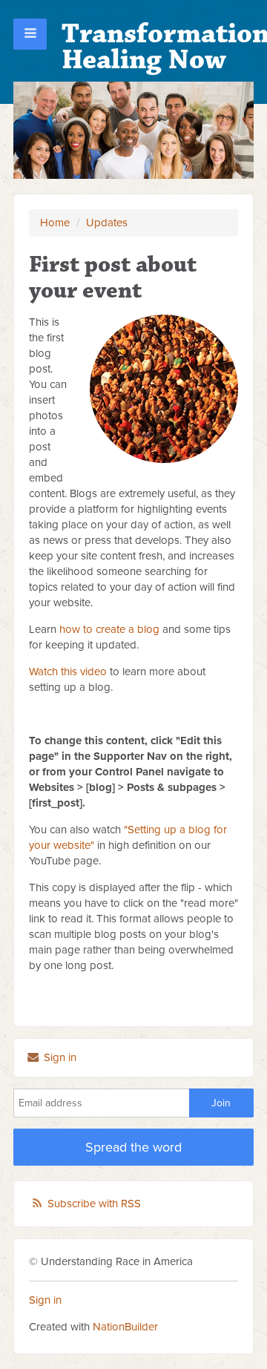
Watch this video (68, 671)
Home (55, 222)
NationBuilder (125, 1326)
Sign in (58, 1057)
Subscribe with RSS (94, 1203)
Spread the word (133, 1147)
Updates (107, 222)
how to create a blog (109, 629)
